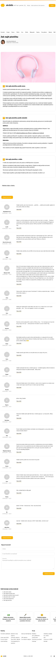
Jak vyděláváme (36, 635)
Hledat (52, 5)
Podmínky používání (37, 639)
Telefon (17, 32)
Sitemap (34, 641)
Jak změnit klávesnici (8, 598)
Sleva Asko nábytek (15, 639)
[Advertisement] (28, 20)
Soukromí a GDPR (48, 639)
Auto (22, 32)
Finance (12, 32)
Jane (18, 505)
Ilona (18, 398)
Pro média (46, 635)
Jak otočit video (7, 592)
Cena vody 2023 (5, 637)
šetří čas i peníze (18, 5)
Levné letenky (4, 641)
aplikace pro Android (38, 133)
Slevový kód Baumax (26, 633)
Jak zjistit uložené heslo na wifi (11, 595)
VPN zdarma (24, 637)
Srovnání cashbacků (5, 633)
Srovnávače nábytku (26, 639)
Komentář (4, 558)
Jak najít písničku (7, 600)
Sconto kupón (4, 639)
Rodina (26, 32)
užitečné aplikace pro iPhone (24, 133)
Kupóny (37, 32)
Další (54, 32)
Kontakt (45, 641)
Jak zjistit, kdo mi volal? (9, 597)
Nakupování (32, 32)
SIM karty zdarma (15, 637)
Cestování (3, 32)
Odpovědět (18, 209)
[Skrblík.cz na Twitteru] (54, 656)
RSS (45, 637)
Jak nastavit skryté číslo (9, 593)
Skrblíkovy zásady (48, 633)
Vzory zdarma (44, 32)
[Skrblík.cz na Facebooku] (51, 656)
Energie (8, 32)
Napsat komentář (7, 197)
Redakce (34, 633)
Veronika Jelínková (11, 41)
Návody (50, 32)
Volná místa (35, 637)
